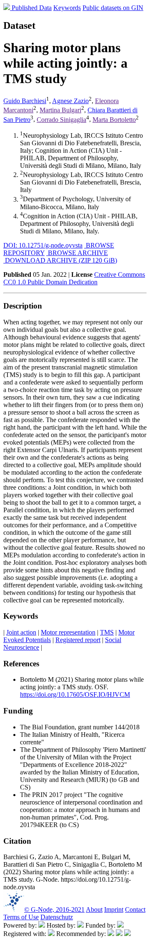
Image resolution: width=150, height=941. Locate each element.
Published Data (32, 7)
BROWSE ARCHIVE (77, 252)
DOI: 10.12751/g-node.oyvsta (42, 245)
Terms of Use (21, 917)
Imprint (113, 909)
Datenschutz (56, 917)
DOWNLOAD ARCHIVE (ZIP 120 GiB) (60, 260)
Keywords (67, 7)
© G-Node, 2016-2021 (54, 909)
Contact (135, 909)
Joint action (21, 632)
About (94, 909)
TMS (107, 632)
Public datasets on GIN (112, 7)
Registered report (77, 639)
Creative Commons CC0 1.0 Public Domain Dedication (74, 278)
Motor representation (68, 632)
